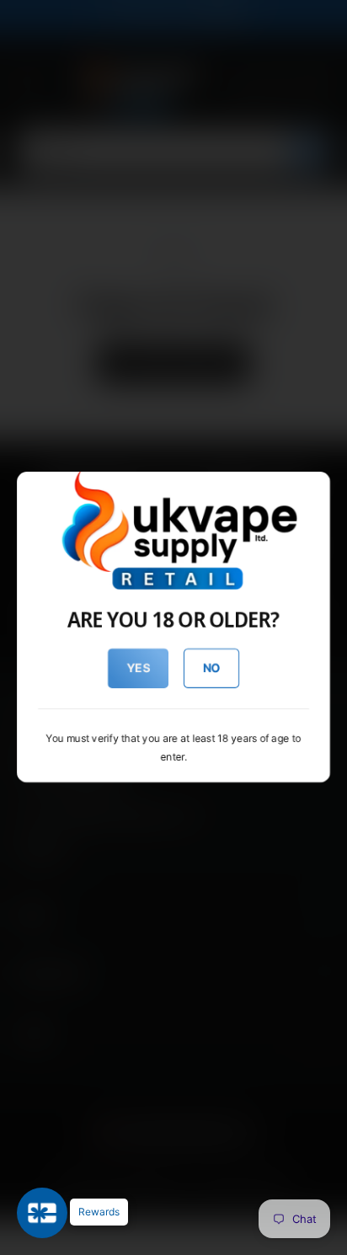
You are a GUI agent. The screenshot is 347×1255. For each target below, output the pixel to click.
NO (212, 667)
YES (138, 667)
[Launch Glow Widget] (42, 1213)
